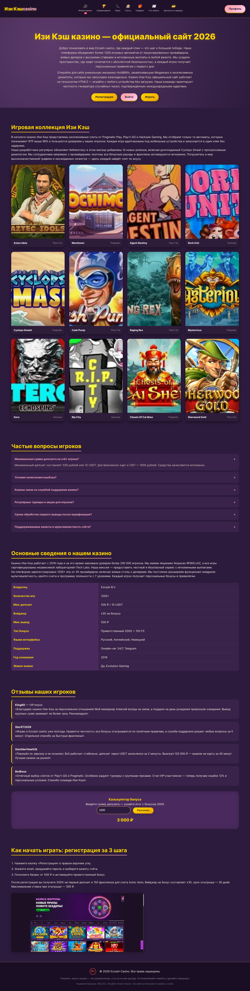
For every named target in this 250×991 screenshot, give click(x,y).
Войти (129, 97)
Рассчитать (143, 810)
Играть (150, 97)
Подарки (140, 8)
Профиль (235, 8)
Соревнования (103, 8)
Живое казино (85, 9)
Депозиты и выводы (173, 8)
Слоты (128, 8)
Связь (117, 8)
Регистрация (104, 97)
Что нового (153, 8)
